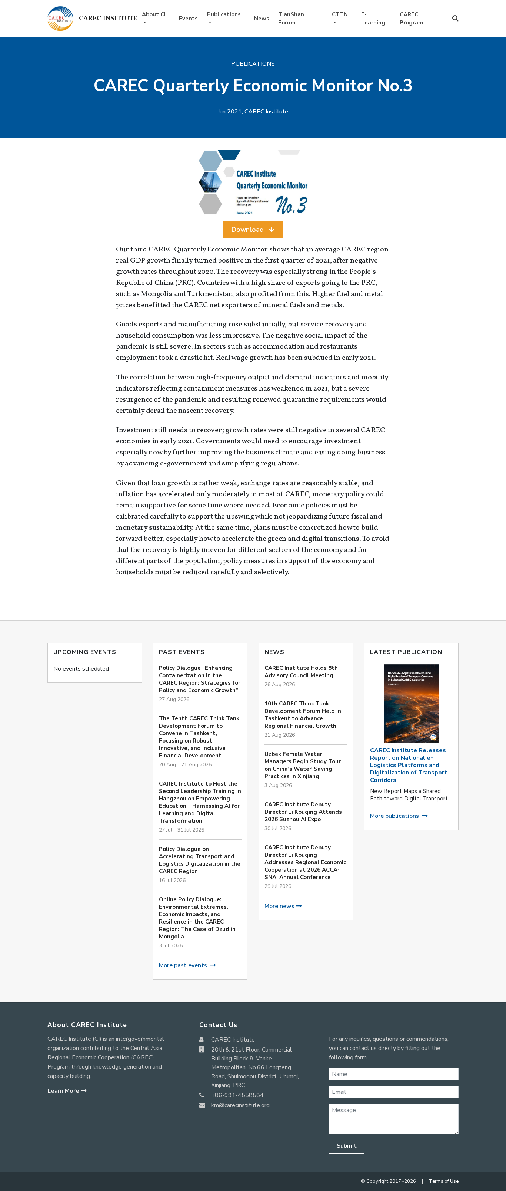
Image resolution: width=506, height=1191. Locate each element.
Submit (347, 1146)
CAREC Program (411, 19)
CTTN (340, 14)
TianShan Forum (291, 19)
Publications (224, 14)
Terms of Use (444, 1181)
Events (188, 18)
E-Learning (373, 19)
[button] (253, 229)
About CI (154, 14)
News (261, 18)
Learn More (64, 1091)
